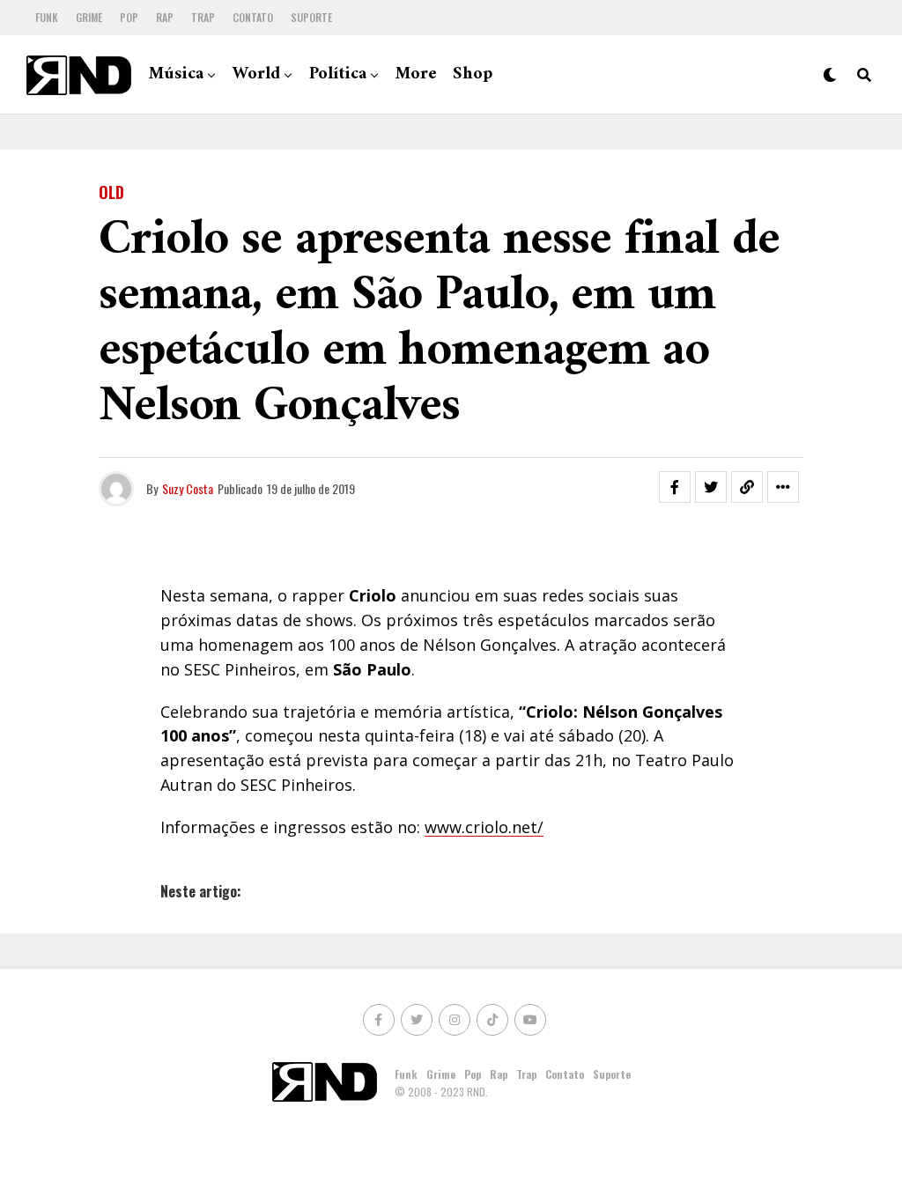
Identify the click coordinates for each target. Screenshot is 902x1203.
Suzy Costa (187, 488)
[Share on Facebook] (675, 487)
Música (176, 74)
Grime (89, 17)
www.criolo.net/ (484, 827)
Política (337, 74)
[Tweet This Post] (711, 487)
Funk (46, 17)
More (416, 74)
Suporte (311, 17)
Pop (129, 17)
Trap (203, 17)
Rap (165, 17)
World (256, 74)
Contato (253, 17)
